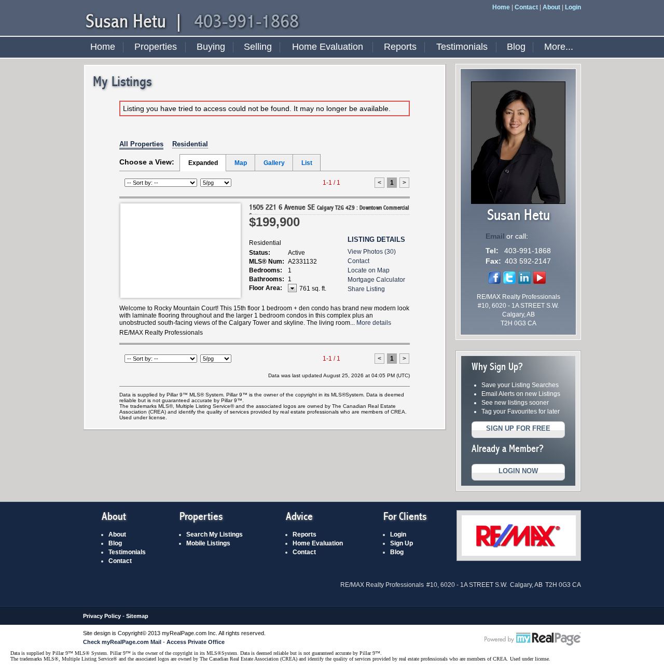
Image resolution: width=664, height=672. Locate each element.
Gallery (274, 163)
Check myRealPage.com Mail (122, 642)
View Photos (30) (372, 251)
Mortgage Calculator (376, 279)
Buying (211, 47)
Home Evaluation (327, 47)
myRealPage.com (533, 639)
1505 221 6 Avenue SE (329, 211)
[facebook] (494, 281)
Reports (400, 47)
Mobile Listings (208, 543)
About (551, 7)
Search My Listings (214, 534)
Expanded (203, 163)
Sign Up (401, 543)
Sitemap (137, 616)
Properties (155, 47)
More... (558, 47)
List (306, 163)
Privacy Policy (102, 616)
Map (240, 163)
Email (495, 236)
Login (573, 7)
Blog (516, 47)
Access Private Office (196, 642)
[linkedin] (524, 281)
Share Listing (366, 289)
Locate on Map (369, 270)
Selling (258, 47)
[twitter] (509, 281)
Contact (526, 7)
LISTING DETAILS (376, 239)
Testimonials (462, 47)
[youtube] (539, 281)
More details (373, 322)
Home (501, 7)
